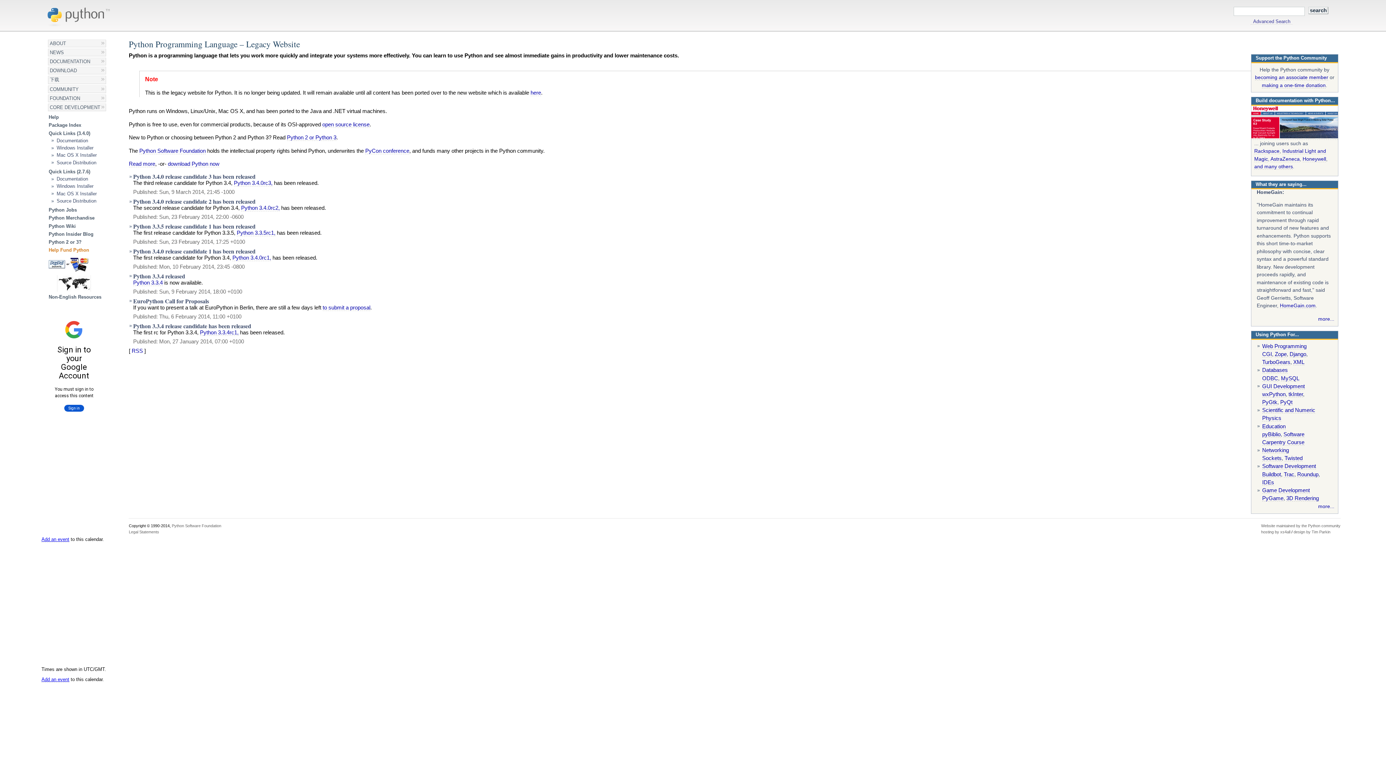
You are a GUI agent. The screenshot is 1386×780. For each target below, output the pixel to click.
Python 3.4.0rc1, (251, 258)
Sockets (1272, 458)
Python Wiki (62, 226)
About (58, 43)
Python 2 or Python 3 (311, 137)
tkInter (1296, 394)
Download (63, 70)
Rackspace (1267, 151)
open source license (346, 124)
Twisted (1294, 458)
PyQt (1286, 402)
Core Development (75, 107)
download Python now (193, 164)
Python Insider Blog (71, 234)
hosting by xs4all (1275, 532)
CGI (1267, 354)
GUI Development (1283, 386)
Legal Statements (144, 532)
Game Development (1286, 490)
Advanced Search (1271, 21)
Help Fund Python (69, 250)
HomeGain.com (1298, 305)
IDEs (1268, 482)
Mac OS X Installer (77, 155)
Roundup (1308, 474)
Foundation (65, 98)
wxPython (1274, 394)
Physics (1271, 418)
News (57, 52)
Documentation (70, 61)
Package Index (65, 125)
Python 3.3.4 (148, 283)
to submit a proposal (346, 308)
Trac (1289, 474)
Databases (1275, 370)
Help (54, 117)
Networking (1275, 450)
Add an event (55, 539)
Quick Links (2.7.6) (69, 171)
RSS (137, 351)
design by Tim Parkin (1312, 532)
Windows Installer (75, 148)
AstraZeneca (1285, 159)
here (536, 93)
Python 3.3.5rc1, (256, 233)
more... (1326, 319)
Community (64, 89)
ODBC (1270, 378)
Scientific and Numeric (1288, 410)
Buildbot (1271, 474)
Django (1298, 354)
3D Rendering (1302, 498)
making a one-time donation (1294, 85)
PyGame (1272, 498)
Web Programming (1284, 346)
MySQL (1290, 378)
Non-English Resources (75, 297)
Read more (142, 164)
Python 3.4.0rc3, (253, 183)
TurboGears (1276, 362)
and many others (1273, 166)
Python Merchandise (72, 218)
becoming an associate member (1291, 77)
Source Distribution (76, 162)
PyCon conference (387, 151)
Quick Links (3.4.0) (69, 133)
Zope (1281, 354)
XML (1298, 362)
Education (1274, 426)
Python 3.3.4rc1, (219, 332)
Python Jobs (63, 210)
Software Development (1289, 466)
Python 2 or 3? (65, 242)
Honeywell (1314, 159)
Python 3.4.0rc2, (260, 208)
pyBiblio (1271, 434)
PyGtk (1269, 402)
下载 (54, 79)
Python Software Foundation (172, 151)
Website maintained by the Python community (1301, 526)
